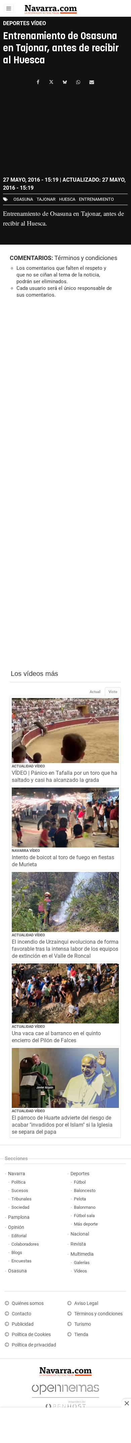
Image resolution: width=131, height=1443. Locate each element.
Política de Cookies (31, 1334)
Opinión (16, 1227)
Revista (78, 1244)
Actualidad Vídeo (28, 766)
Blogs (16, 1252)
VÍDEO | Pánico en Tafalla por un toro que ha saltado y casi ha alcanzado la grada (64, 776)
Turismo (82, 1324)
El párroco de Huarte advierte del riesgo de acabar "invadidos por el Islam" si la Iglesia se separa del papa (62, 1125)
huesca (67, 199)
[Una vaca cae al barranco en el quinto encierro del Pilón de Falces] (65, 993)
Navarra (16, 1174)
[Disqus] (65, 395)
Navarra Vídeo (26, 851)
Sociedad (20, 1207)
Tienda (81, 1334)
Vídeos (80, 1270)
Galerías (82, 1262)
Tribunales (21, 1198)
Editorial (19, 1235)
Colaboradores (25, 1244)
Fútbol (80, 1182)
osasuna (23, 199)
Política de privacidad (34, 1345)
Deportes (80, 1174)
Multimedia (82, 1254)
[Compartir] (38, 82)
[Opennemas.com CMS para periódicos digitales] (65, 1395)
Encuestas (21, 1260)
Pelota (80, 1198)
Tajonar (46, 199)
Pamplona (19, 1217)
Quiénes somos (28, 1303)
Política (18, 1182)
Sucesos (19, 1190)
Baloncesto (84, 1190)
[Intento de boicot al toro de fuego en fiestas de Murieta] (65, 818)
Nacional (80, 1234)
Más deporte (86, 1224)
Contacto (21, 1314)
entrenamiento (96, 199)
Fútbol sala (84, 1215)
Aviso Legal (86, 1303)
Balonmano (84, 1207)
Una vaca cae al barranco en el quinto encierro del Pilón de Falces (56, 1037)
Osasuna (17, 1271)
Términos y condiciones (85, 257)
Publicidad (23, 1324)
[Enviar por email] (91, 82)
